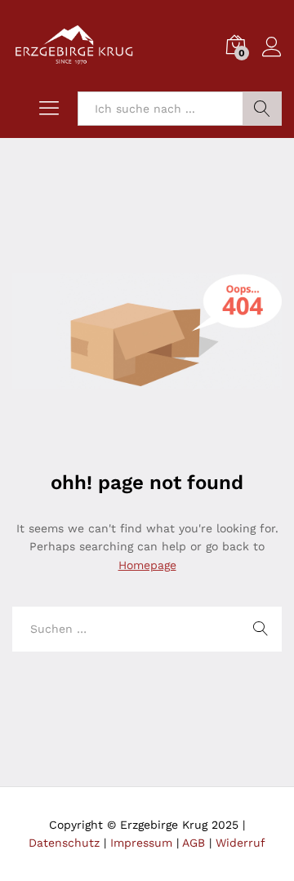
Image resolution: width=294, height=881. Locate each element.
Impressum (141, 842)
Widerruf (240, 842)
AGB (193, 842)
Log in (272, 57)
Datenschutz (64, 842)
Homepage (147, 565)
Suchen (262, 108)
